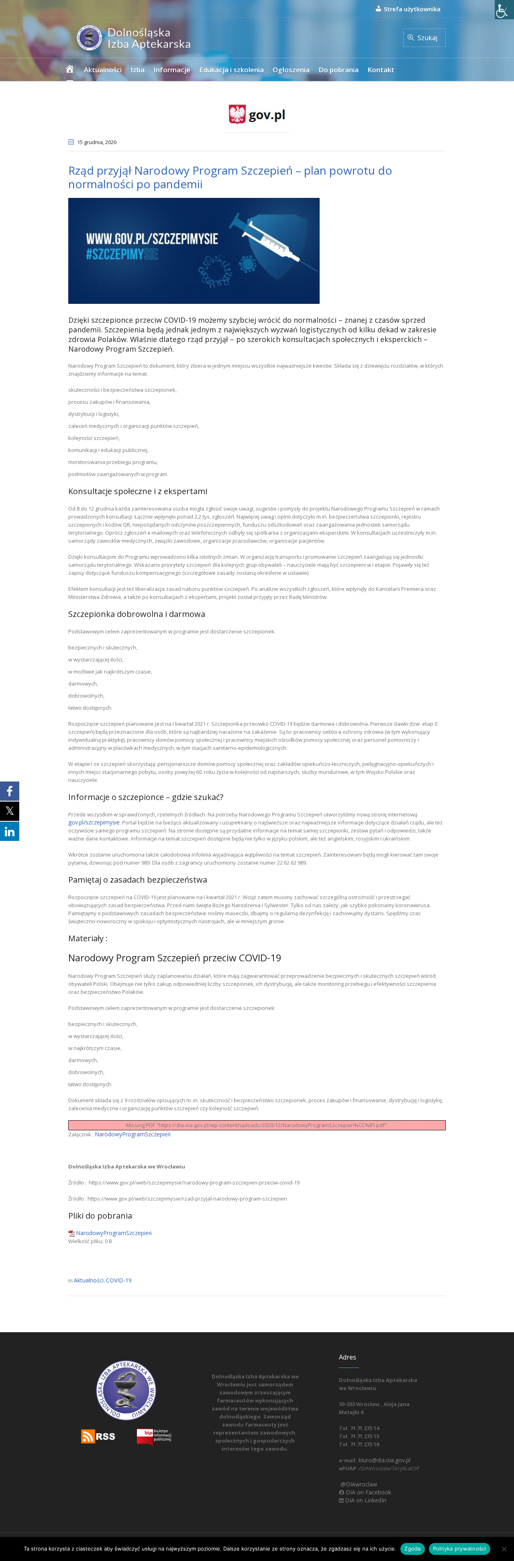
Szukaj (427, 37)
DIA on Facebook (367, 1492)
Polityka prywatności (459, 1548)
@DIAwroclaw (358, 1484)
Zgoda (412, 1548)
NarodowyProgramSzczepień (133, 1134)
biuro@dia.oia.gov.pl (383, 1460)
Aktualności (89, 1280)
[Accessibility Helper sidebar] (504, 9)
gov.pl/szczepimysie (94, 822)
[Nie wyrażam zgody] (504, 1549)
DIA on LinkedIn (364, 1500)
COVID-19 (119, 1280)
